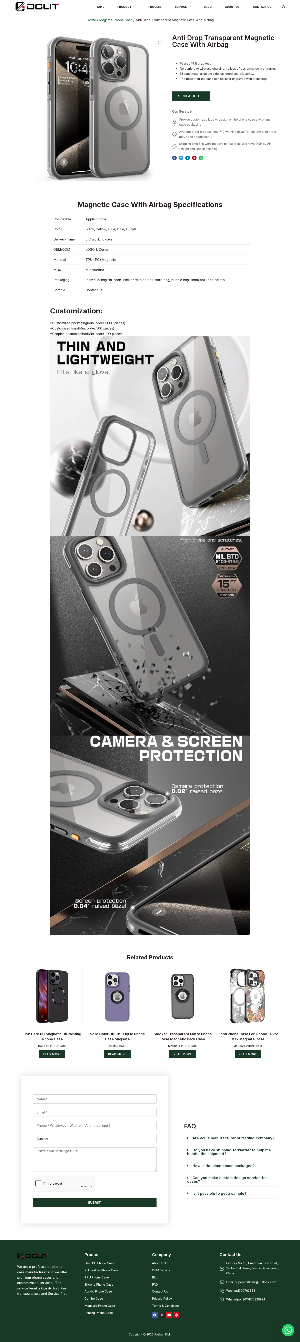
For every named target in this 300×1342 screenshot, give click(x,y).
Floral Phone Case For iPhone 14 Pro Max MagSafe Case (248, 1036)
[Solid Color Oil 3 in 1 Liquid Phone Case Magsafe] (117, 996)
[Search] (283, 6)
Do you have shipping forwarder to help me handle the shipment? (229, 1152)
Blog (208, 6)
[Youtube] (169, 1315)
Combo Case (117, 1046)
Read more (52, 1054)
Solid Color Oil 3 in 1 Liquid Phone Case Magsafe (117, 1036)
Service (181, 6)
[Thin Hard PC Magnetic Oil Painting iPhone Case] (52, 996)
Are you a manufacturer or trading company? (233, 1138)
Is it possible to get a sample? (219, 1193)
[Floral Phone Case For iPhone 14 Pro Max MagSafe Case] (248, 996)
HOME (100, 6)
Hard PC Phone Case (52, 1046)
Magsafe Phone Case (115, 20)
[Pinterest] (176, 1315)
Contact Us (262, 6)
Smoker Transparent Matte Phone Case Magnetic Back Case (183, 1036)
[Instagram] (162, 1315)
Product (124, 6)
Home (91, 20)
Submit (94, 1202)
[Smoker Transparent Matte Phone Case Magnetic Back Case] (182, 996)
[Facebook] (155, 1315)
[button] (160, 42)
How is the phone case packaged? (223, 1166)
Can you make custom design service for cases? (227, 1180)
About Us (232, 6)
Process (155, 6)
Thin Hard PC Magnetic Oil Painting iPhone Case (52, 1036)
